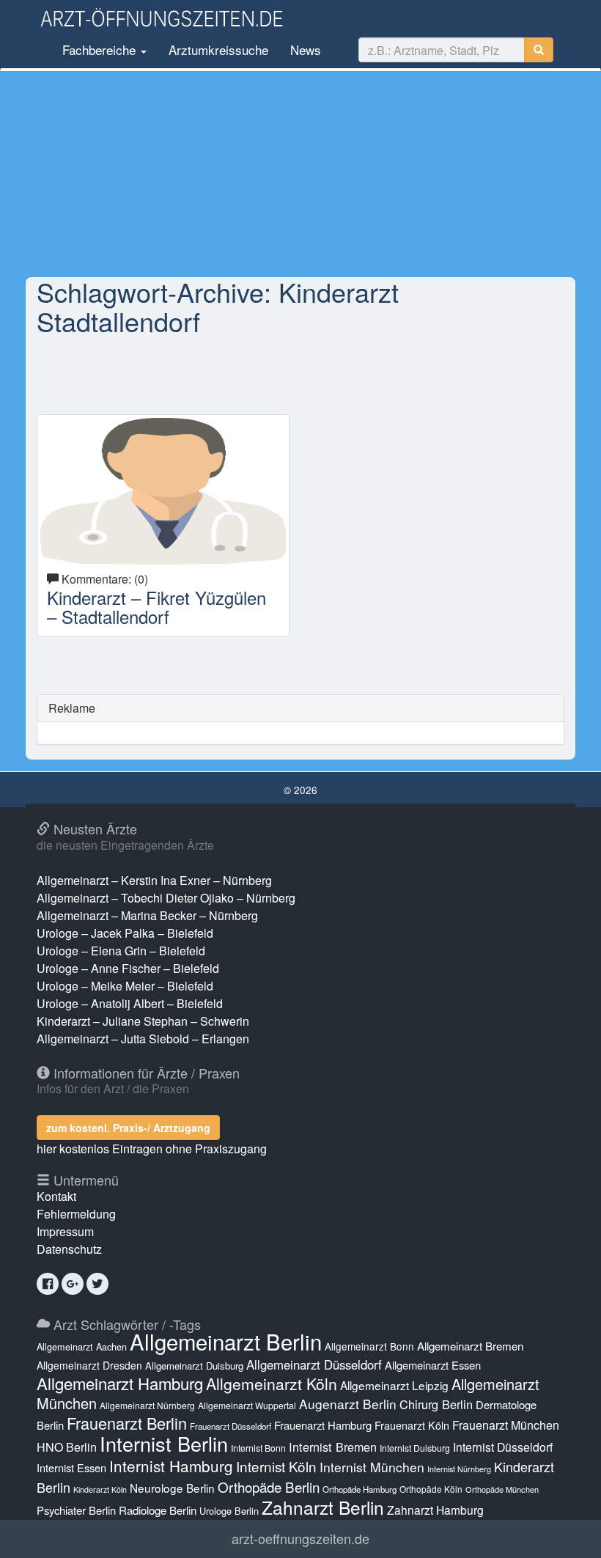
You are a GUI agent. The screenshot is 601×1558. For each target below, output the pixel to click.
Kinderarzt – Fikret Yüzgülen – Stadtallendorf (156, 606)
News (305, 49)
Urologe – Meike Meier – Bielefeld (125, 985)
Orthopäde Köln (430, 1488)
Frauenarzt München (505, 1424)
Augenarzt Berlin (348, 1404)
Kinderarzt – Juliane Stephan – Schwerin (143, 1021)
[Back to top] (567, 1531)
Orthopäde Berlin (269, 1486)
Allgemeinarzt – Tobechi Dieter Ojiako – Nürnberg (166, 897)
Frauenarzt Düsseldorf (230, 1426)
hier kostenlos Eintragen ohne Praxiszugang (152, 1148)
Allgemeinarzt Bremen (470, 1345)
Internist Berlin (164, 1443)
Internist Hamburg (171, 1466)
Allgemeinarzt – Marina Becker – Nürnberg (147, 915)
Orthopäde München (502, 1489)
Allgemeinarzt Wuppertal (247, 1405)
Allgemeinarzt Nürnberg (147, 1405)
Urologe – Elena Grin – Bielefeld (121, 950)
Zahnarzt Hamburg (435, 1510)
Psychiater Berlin (76, 1510)
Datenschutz (69, 1249)
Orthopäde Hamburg (359, 1489)
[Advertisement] (300, 173)
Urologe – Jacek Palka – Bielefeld (125, 933)
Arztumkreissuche (218, 49)
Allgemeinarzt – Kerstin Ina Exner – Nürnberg (154, 880)
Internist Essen (71, 1467)
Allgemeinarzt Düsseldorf (314, 1364)
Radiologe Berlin (157, 1510)
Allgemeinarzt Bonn (369, 1346)
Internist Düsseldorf (503, 1446)
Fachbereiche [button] (99, 49)
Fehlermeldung (76, 1213)
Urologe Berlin (229, 1511)
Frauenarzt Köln (412, 1425)
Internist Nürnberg (459, 1468)
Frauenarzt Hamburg (323, 1425)
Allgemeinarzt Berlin (226, 1341)
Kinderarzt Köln (100, 1489)
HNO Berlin (67, 1446)
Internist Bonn (258, 1448)
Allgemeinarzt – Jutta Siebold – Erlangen (143, 1038)
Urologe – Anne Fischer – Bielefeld (128, 968)
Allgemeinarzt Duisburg (194, 1366)
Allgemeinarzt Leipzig (394, 1385)
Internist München (372, 1467)
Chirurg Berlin (436, 1404)
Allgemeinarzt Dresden (89, 1365)
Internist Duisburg (415, 1447)
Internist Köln (276, 1466)
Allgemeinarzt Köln (271, 1384)
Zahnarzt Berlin (323, 1507)
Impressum (65, 1231)
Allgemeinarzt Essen (433, 1365)
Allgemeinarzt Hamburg (120, 1383)
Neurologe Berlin (172, 1488)
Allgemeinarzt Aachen (82, 1346)
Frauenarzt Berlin (127, 1422)
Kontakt (56, 1196)
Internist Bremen (333, 1446)
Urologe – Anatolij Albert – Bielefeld (130, 1003)
